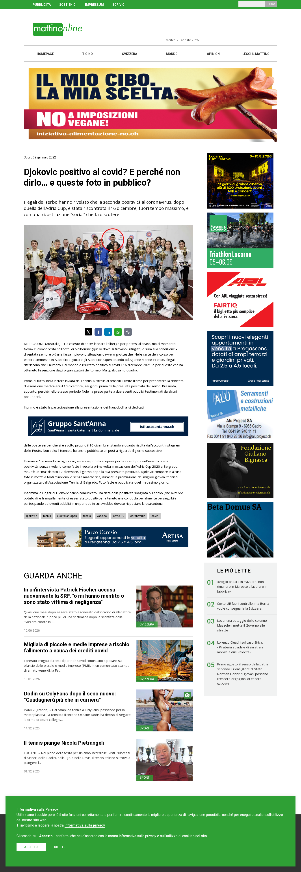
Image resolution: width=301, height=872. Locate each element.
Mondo (172, 54)
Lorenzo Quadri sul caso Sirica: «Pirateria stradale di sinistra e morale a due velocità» (240, 647)
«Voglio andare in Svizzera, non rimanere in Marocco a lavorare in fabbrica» (242, 586)
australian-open (67, 516)
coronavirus (137, 516)
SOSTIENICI (67, 4)
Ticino (87, 54)
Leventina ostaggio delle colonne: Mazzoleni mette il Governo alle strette (242, 625)
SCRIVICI (118, 4)
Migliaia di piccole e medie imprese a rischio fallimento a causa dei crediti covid (76, 647)
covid (154, 516)
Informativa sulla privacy (85, 825)
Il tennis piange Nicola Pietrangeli (64, 743)
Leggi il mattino (255, 54)
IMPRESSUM (94, 4)
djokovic (31, 516)
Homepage (45, 54)
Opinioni (214, 54)
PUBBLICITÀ (42, 4)
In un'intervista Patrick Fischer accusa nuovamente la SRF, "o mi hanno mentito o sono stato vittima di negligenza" (74, 596)
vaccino (102, 516)
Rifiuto (60, 847)
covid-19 (118, 516)
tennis (47, 516)
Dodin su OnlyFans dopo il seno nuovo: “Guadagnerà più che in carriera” (70, 697)
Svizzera (129, 54)
